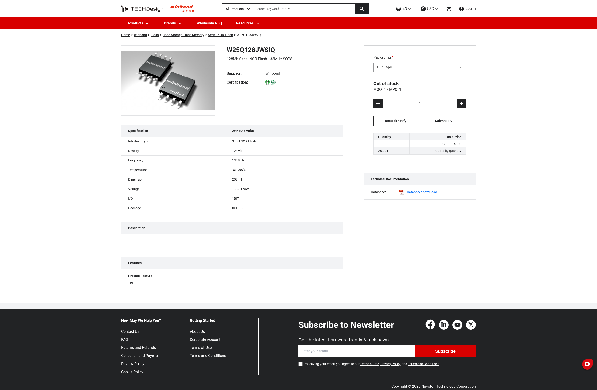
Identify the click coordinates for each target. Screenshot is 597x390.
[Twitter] (471, 325)
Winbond (140, 35)
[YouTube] (457, 325)
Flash (155, 35)
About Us (197, 331)
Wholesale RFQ (209, 23)
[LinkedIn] (444, 325)
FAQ (124, 339)
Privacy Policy (132, 364)
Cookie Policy (132, 372)
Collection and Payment (140, 355)
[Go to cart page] (449, 9)
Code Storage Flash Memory (183, 35)
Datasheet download (422, 192)
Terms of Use (201, 347)
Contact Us (130, 331)
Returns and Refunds (138, 347)
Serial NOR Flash (220, 35)
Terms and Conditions (208, 355)
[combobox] (419, 67)
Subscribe (445, 351)
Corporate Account (205, 339)
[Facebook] (430, 325)
